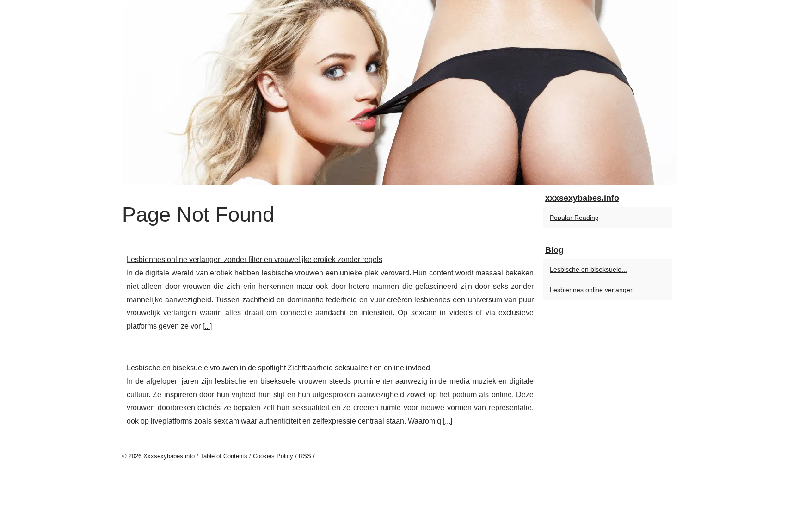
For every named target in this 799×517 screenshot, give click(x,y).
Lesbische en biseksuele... (588, 269)
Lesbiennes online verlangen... (594, 289)
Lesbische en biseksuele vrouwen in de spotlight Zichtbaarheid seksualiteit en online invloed (278, 368)
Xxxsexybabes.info (169, 456)
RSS (305, 456)
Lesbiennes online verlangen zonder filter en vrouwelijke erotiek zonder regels (254, 259)
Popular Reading (574, 217)
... (207, 326)
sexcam (423, 313)
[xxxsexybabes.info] (399, 92)
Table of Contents (223, 456)
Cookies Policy (273, 456)
